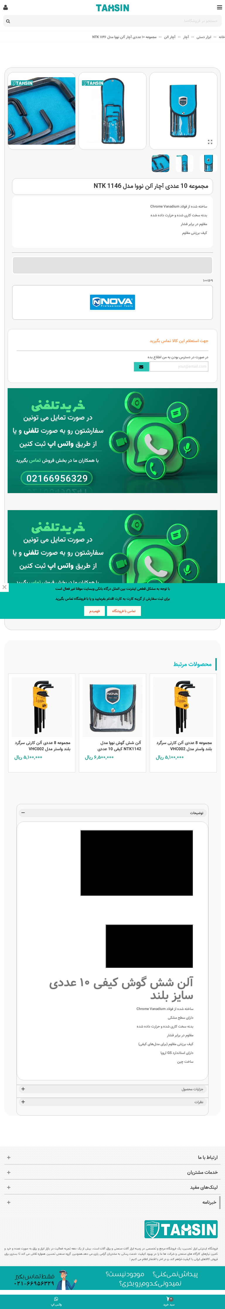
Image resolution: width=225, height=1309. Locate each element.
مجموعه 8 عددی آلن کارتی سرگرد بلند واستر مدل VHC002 (184, 746)
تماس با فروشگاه (124, 611)
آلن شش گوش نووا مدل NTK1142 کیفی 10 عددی (119, 746)
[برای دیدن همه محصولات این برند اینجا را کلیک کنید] (112, 302)
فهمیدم (94, 611)
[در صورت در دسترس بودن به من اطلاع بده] (141, 366)
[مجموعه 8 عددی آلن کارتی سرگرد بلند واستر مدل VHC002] (183, 705)
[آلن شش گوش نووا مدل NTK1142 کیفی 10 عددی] (112, 705)
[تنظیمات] (5, 7)
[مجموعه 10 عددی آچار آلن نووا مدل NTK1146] (210, 142)
